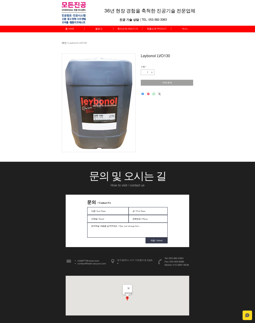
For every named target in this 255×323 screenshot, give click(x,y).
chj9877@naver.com (88, 260)
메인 (64, 43)
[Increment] (152, 72)
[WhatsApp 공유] (154, 94)
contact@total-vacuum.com (91, 263)
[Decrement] (143, 72)
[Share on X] (159, 94)
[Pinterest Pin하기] (148, 94)
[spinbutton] (147, 72)
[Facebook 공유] (142, 94)
